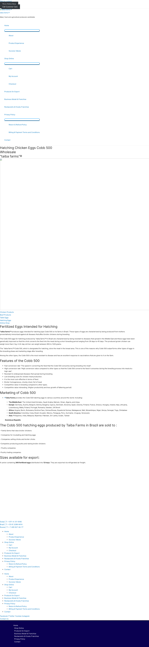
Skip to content (6, 1)
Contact (7, 140)
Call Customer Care (10, 7)
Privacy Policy (9, 115)
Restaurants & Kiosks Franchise (16, 107)
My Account (13, 76)
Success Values (15, 51)
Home (6, 25)
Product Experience (16, 43)
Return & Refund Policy (18, 125)
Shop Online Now (9, 4)
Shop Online (9, 58)
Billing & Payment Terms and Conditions (24, 132)
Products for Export (12, 92)
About (11, 35)
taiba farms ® (4, 13)
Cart (10, 69)
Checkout (12, 84)
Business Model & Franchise (15, 99)
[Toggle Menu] (22, 30)
